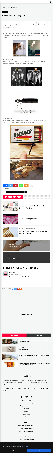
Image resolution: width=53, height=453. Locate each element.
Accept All (39, 450)
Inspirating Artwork (26, 428)
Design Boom (26, 414)
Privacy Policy (25, 446)
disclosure (42, 388)
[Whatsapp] (21, 185)
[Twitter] (10, 185)
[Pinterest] (15, 185)
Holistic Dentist (26, 400)
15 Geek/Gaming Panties (28, 219)
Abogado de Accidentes (26, 406)
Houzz (26, 417)
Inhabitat (26, 411)
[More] (26, 185)
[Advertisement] (26, 301)
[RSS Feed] (20, 289)
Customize (14, 450)
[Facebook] (5, 185)
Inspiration (4, 11)
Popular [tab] (15, 335)
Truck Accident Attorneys (26, 403)
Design (12, 192)
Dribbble (26, 408)
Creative (8, 192)
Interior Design (30, 203)
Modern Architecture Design (26, 439)
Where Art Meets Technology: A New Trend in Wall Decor (32, 207)
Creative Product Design (26, 434)
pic (25, 192)
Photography (21, 192)
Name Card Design (27, 437)
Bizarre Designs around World (26, 431)
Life (16, 192)
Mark (10, 272)
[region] (26, 447)
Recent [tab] (39, 335)
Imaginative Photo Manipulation (26, 425)
